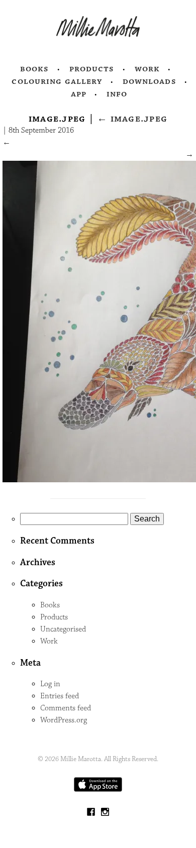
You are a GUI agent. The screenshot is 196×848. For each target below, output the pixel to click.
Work (147, 68)
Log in (50, 684)
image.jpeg (132, 119)
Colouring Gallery (57, 81)
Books (34, 68)
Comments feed (65, 708)
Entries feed (59, 696)
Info (117, 93)
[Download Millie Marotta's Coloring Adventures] (98, 789)
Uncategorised (63, 629)
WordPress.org (63, 720)
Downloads (149, 81)
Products (92, 68)
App (78, 93)
